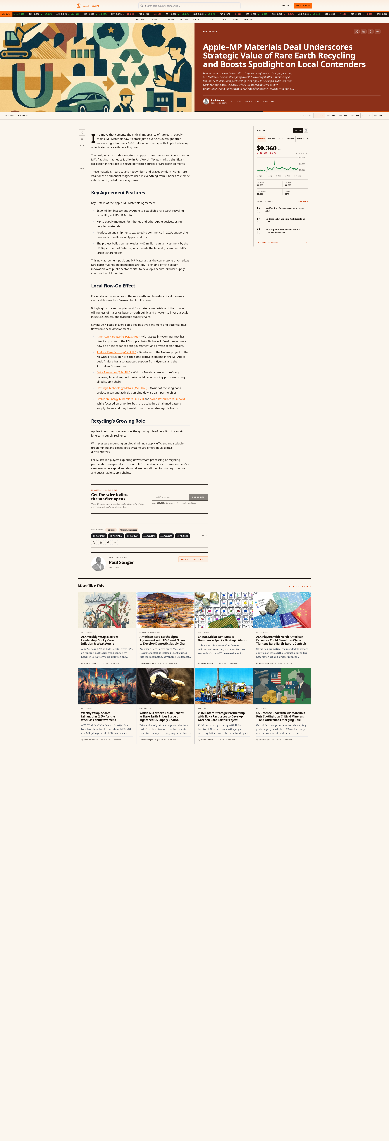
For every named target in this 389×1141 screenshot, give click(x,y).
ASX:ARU (117, 535)
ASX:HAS (151, 535)
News (12, 116)
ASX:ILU (168, 535)
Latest (155, 19)
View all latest (298, 587)
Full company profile (268, 243)
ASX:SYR (184, 535)
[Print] (82, 139)
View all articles (192, 559)
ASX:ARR (100, 535)
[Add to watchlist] (306, 130)
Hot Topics (141, 19)
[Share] (82, 133)
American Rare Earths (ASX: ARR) (117, 336)
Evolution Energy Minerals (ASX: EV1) (120, 399)
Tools (211, 19)
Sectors (197, 19)
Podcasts (248, 19)
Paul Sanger (217, 100)
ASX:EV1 (134, 535)
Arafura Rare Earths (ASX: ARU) (116, 352)
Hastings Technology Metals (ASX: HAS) (122, 388)
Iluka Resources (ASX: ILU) (113, 372)
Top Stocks (169, 19)
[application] (282, 167)
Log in (285, 5)
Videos (235, 19)
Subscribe (198, 497)
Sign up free (303, 5)
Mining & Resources (128, 530)
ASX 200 (184, 19)
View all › (303, 201)
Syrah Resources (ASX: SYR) (167, 399)
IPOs (224, 19)
